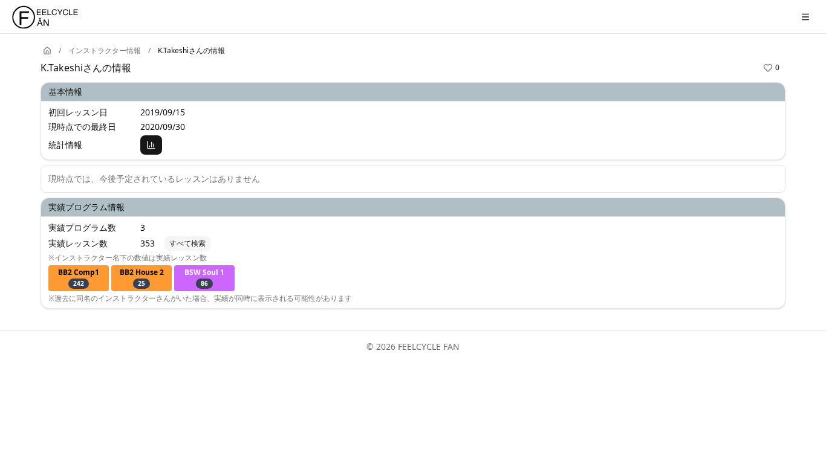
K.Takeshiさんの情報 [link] (191, 51)
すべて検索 (187, 243)
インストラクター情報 (104, 51)
